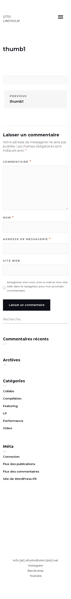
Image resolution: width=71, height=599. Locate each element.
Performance (13, 421)
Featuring (10, 406)
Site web (11, 260)
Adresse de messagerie (27, 239)
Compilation (12, 398)
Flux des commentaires (21, 471)
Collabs (8, 391)
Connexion (11, 457)
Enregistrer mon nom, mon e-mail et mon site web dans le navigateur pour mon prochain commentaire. (37, 286)
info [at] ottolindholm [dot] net (35, 560)
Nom (8, 217)
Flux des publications (19, 464)
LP (5, 413)
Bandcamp (36, 570)
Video (7, 428)
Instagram (35, 565)
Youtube (36, 576)
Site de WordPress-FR (20, 479)
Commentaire (17, 161)
